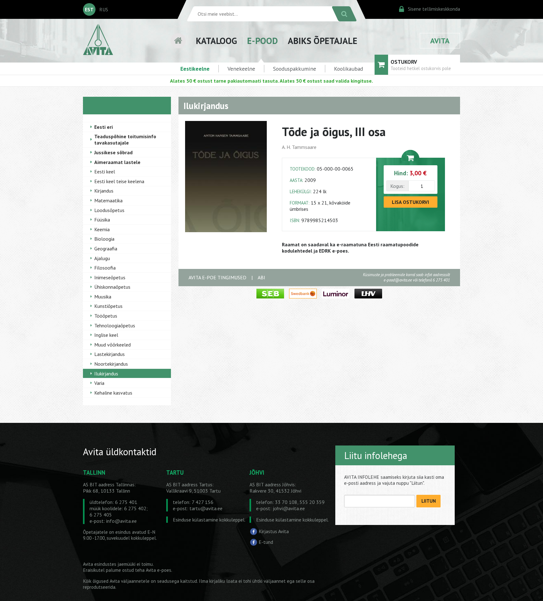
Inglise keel (106, 335)
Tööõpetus (105, 316)
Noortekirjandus (111, 364)
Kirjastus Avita (274, 531)
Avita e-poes (158, 570)
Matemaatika (108, 200)
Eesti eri (103, 127)
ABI (261, 277)
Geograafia (105, 248)
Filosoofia (105, 268)
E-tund (266, 542)
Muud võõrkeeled (112, 344)
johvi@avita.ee (289, 508)
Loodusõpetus (109, 210)
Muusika (102, 296)
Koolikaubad (348, 68)
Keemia (102, 229)
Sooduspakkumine (294, 68)
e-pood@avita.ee (398, 280)
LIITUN (428, 501)
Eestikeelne (195, 68)
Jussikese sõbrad (113, 152)
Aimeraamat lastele (117, 162)
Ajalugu (102, 258)
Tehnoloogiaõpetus (114, 325)
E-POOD (262, 40)
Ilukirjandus (106, 373)
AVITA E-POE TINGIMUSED (217, 277)
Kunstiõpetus (108, 306)
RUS (103, 9)
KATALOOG (216, 40)
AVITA (440, 41)
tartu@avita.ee (205, 508)
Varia (99, 383)
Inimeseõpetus (109, 277)
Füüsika (102, 219)
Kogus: (397, 186)
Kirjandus (103, 191)
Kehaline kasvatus (113, 393)
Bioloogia (104, 239)
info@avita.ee (121, 521)
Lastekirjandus (109, 354)
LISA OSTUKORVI (410, 202)
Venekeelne (241, 68)
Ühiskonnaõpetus (112, 287)
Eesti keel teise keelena (119, 181)
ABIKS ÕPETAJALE (322, 40)
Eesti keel (104, 171)
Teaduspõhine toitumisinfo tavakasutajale (125, 139)
